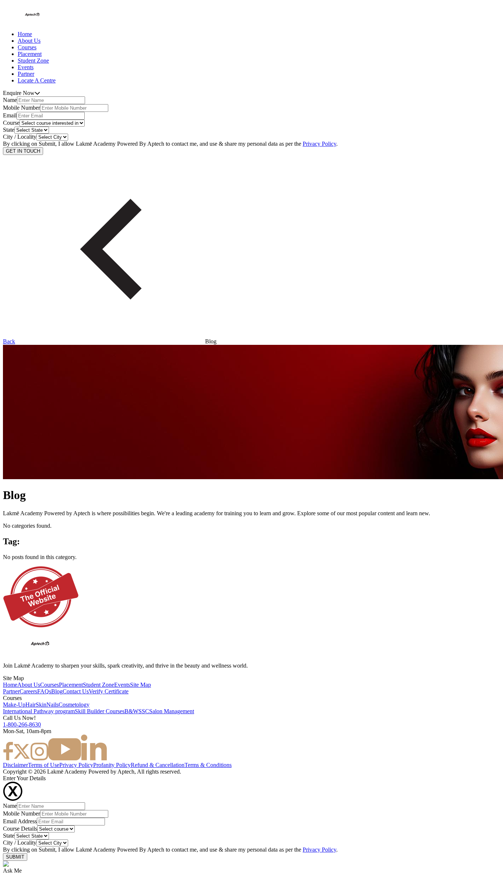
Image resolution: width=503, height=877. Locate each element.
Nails (52, 704)
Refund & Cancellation (157, 765)
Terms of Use (43, 765)
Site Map (140, 685)
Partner (26, 74)
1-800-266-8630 (22, 724)
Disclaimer (15, 765)
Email (10, 115)
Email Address (20, 821)
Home (25, 34)
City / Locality (19, 137)
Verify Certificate (109, 691)
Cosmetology (74, 704)
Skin (41, 704)
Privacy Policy (319, 144)
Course (11, 123)
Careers (28, 691)
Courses (27, 47)
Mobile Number (21, 108)
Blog (57, 691)
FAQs (44, 691)
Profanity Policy (112, 765)
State (8, 130)
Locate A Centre (37, 80)
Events (26, 67)
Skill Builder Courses (99, 711)
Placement (30, 54)
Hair (30, 704)
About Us (29, 41)
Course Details (20, 828)
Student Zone (33, 60)
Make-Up (14, 704)
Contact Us (76, 691)
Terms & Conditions (208, 765)
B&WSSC (136, 711)
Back (9, 341)
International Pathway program (39, 711)
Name (10, 100)
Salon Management (171, 711)
